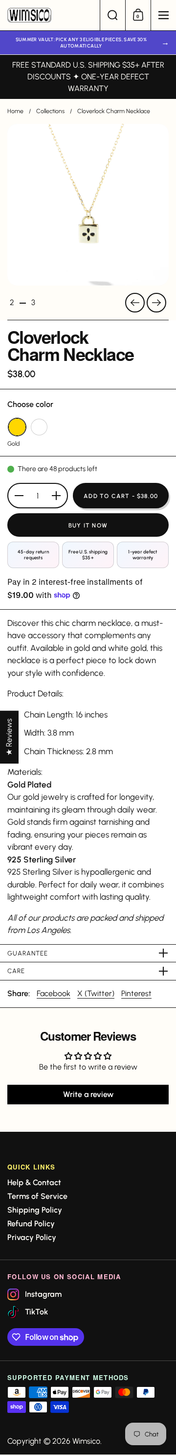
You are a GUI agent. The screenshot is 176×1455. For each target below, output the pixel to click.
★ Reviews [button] (9, 737)
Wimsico (86, 1441)
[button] (112, 15)
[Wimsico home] (49, 15)
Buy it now (88, 525)
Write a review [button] (88, 1094)
